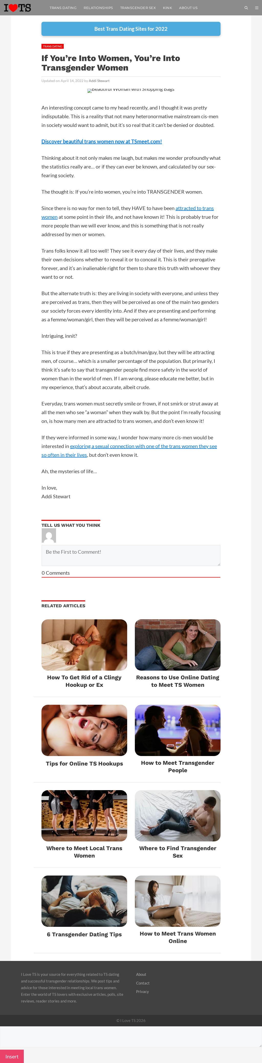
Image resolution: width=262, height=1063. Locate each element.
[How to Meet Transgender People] (178, 752)
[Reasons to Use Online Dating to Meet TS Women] (178, 666)
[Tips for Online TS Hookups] (84, 752)
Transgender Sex (138, 8)
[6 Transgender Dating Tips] (84, 922)
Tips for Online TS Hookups (84, 763)
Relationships (98, 8)
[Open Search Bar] (246, 7)
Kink (167, 8)
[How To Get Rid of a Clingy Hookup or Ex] (84, 666)
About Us (188, 8)
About (141, 974)
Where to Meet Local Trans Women (84, 852)
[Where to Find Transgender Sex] (178, 837)
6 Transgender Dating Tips (84, 934)
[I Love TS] (23, 7)
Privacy (142, 991)
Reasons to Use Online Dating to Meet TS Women (177, 681)
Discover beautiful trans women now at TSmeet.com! (101, 141)
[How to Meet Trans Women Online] (178, 922)
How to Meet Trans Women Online (178, 937)
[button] (257, 7)
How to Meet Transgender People (177, 766)
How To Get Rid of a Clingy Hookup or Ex (84, 681)
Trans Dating (63, 8)
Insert (11, 1056)
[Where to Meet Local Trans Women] (84, 837)
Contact (143, 983)
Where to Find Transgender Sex (177, 852)
